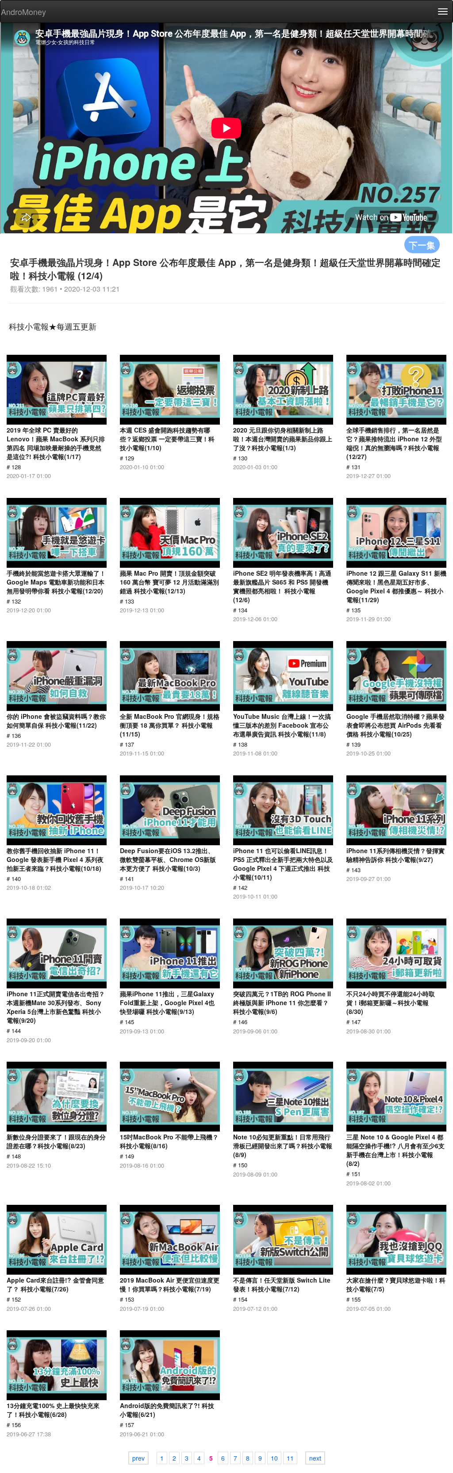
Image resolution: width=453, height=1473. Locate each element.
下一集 (422, 244)
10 (274, 1458)
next (315, 1458)
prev (138, 1458)
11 (290, 1458)
